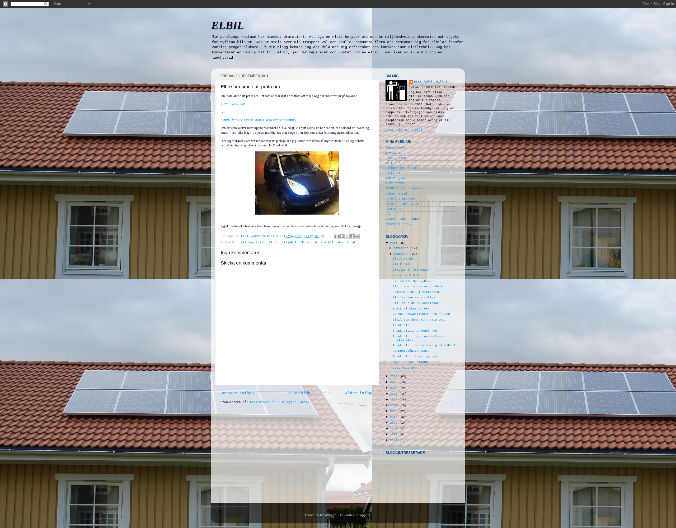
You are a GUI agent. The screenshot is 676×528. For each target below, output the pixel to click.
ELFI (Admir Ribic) (258, 236)
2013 (394, 382)
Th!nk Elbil (403, 325)
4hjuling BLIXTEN (400, 198)
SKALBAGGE (394, 209)
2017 (394, 405)
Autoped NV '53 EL (401, 168)
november (401, 248)
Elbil (273, 242)
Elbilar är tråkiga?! (411, 269)
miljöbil (289, 242)
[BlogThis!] (342, 236)
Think (304, 242)
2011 (394, 243)
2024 (394, 440)
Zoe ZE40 (393, 152)
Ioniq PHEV (395, 147)
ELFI (389, 214)
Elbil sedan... (406, 258)
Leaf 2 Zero (396, 158)
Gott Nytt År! (405, 367)
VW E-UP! (393, 163)
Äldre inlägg (359, 393)
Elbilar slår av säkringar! (417, 303)
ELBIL (227, 25)
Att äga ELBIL (253, 242)
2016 (394, 399)
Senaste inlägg (237, 393)
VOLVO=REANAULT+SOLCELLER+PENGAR (421, 314)
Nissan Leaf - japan (403, 219)
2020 (394, 422)
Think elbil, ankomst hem (415, 330)
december (401, 254)
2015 (394, 393)
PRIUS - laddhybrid (402, 203)
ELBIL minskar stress (411, 308)
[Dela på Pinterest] (357, 236)
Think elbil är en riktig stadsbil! (424, 345)
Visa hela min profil (404, 129)
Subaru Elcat (397, 193)
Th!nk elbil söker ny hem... (418, 356)
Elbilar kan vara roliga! (415, 297)
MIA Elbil (401, 264)
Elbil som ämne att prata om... (420, 319)
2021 (394, 428)
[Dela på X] (347, 236)
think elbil (323, 242)
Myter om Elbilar (407, 275)
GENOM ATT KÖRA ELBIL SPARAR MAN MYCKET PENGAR (258, 120)
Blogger (362, 515)
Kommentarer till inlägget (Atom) (279, 402)
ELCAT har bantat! (233, 104)
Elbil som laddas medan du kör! (420, 286)
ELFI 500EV (395, 183)
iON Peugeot (396, 178)
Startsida (299, 393)
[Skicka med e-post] (337, 236)
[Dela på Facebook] (352, 236)
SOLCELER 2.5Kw (398, 224)
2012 (394, 376)
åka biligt (346, 242)
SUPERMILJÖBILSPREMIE (411, 351)
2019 (394, 417)
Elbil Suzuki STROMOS (411, 362)
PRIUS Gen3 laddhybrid (405, 188)
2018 (394, 411)
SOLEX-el (393, 173)
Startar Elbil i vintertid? (417, 292)
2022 (394, 434)
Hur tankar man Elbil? (412, 280)
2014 (394, 388)
